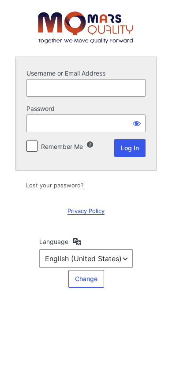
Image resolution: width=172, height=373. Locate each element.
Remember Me (62, 146)
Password (40, 108)
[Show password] (137, 123)
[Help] (90, 144)
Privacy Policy (86, 210)
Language (53, 241)
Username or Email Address (65, 73)
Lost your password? (55, 185)
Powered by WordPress (86, 27)
